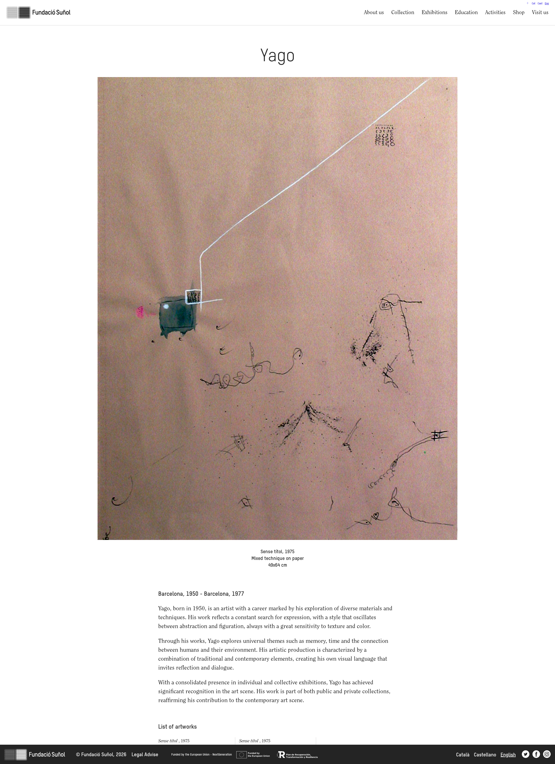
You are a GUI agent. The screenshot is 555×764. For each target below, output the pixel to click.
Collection (402, 12)
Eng (547, 3)
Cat (533, 3)
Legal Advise (145, 754)
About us (374, 12)
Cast (540, 3)
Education (466, 12)
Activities (495, 12)
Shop (519, 12)
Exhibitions (434, 12)
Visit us (540, 12)
